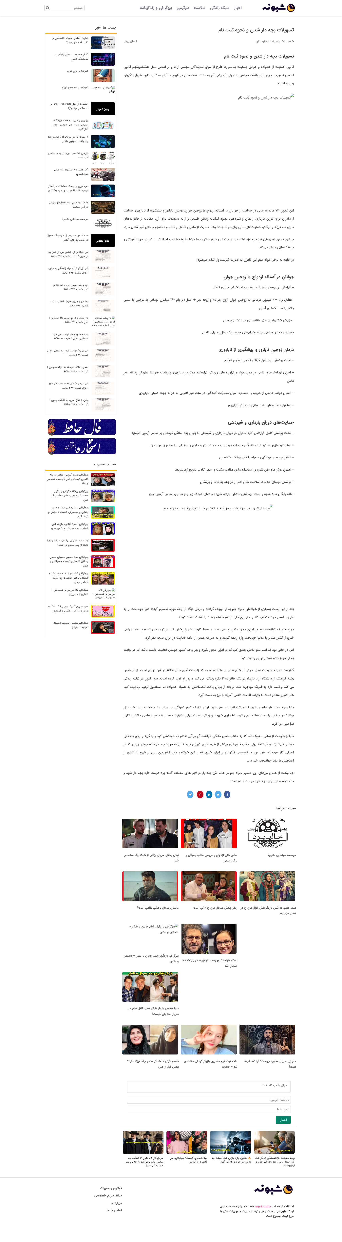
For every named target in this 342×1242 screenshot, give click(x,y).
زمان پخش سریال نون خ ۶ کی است (215, 908)
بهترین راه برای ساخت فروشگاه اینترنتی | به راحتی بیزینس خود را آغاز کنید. (69, 125)
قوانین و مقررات (111, 1188)
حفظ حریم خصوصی (108, 1195)
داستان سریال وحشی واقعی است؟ (158, 908)
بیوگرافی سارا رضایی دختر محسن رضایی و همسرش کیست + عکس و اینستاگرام (68, 512)
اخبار (238, 8)
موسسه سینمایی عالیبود (281, 855)
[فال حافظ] (82, 435)
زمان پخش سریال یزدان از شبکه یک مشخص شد (151, 858)
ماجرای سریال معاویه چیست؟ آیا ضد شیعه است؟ (270, 1064)
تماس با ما (114, 1210)
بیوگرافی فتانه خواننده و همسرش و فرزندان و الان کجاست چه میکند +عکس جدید (68, 578)
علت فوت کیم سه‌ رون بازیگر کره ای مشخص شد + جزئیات (210, 1064)
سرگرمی (183, 8)
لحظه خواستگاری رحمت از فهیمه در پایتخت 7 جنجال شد (209, 963)
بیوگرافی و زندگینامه (156, 8)
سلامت (199, 8)
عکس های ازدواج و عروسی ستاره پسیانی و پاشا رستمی (211, 858)
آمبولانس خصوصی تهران (75, 87)
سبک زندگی (219, 8)
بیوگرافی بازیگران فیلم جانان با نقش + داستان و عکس (151, 959)
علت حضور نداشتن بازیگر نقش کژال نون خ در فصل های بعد (268, 911)
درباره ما (116, 1203)
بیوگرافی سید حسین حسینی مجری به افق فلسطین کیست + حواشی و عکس (68, 561)
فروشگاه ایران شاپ (77, 71)
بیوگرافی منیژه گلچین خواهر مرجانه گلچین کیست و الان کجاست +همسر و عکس (67, 479)
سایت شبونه (263, 1206)
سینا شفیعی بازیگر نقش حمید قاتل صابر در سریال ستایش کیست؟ (153, 1011)
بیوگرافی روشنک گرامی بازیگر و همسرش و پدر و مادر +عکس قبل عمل (69, 495)
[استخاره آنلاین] (82, 454)
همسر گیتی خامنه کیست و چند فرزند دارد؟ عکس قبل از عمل (153, 1064)
